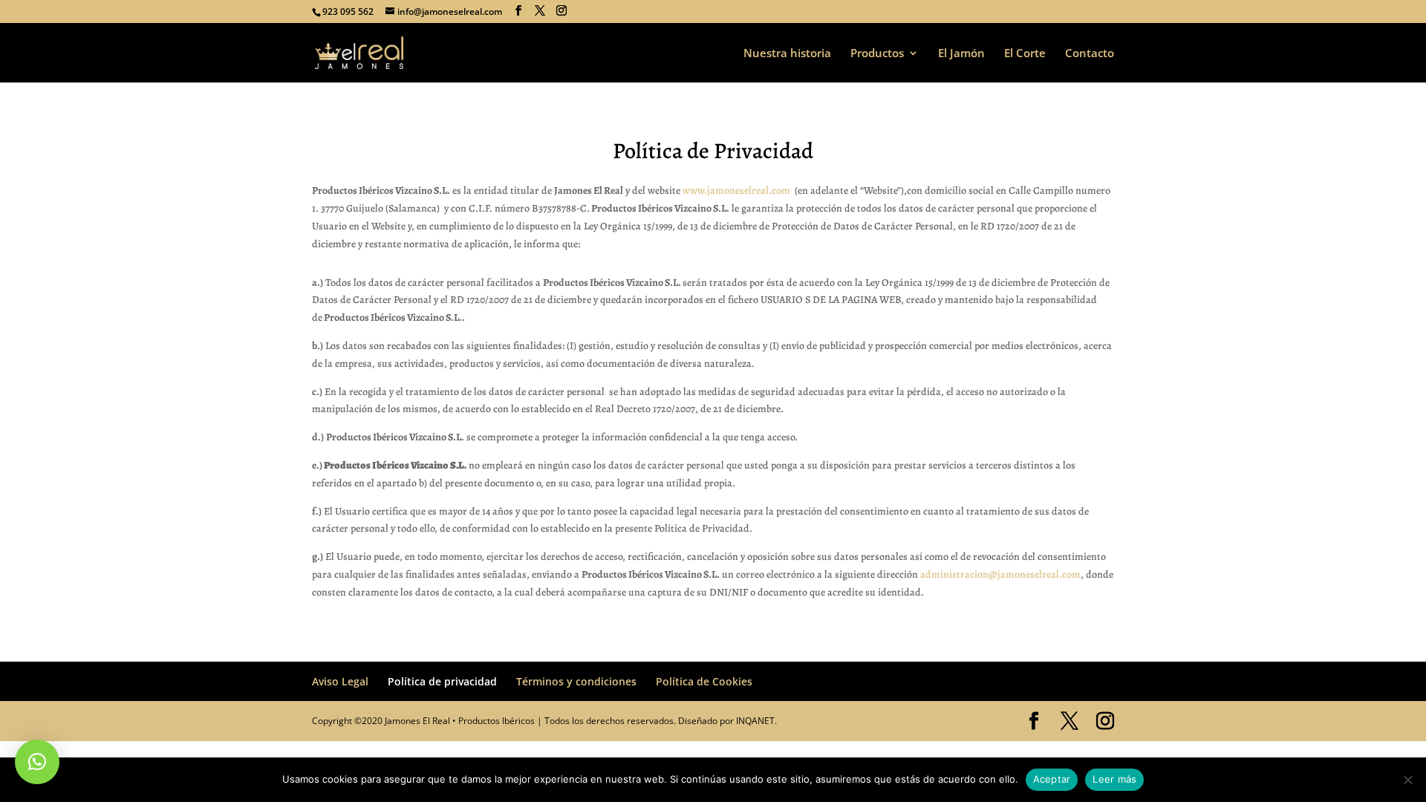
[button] (37, 762)
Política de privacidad (442, 681)
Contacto (1089, 54)
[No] (1407, 779)
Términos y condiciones (576, 681)
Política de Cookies (704, 681)
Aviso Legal (340, 681)
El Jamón (961, 54)
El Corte (1025, 54)
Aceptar (1052, 779)
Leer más (1114, 779)
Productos (877, 54)
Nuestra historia (787, 54)
